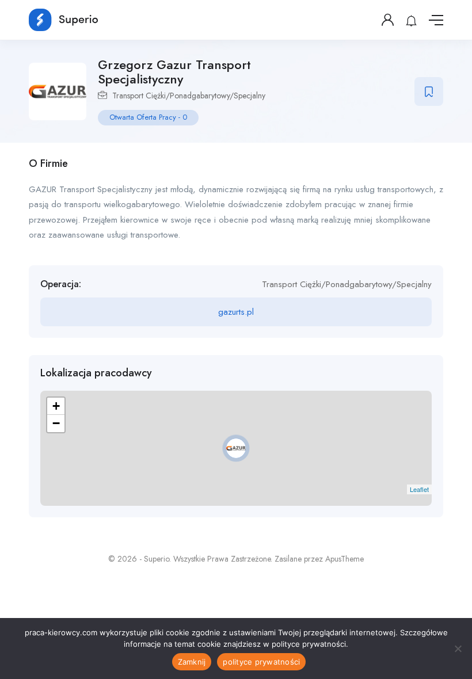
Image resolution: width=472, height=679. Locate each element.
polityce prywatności (261, 661)
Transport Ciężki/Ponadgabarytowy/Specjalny (188, 95)
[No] (457, 648)
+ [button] (56, 406)
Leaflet (419, 489)
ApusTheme (344, 558)
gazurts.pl (236, 312)
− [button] (56, 423)
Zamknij (192, 661)
